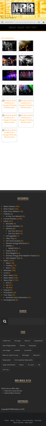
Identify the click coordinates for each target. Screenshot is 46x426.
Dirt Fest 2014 (13, 231)
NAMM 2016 (13, 248)
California (6, 341)
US (7, 287)
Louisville (28, 350)
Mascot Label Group (10, 355)
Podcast (7, 290)
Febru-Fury (10, 238)
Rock (8, 268)
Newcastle (7, 360)
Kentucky (32, 346)
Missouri (36, 355)
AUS (7, 283)
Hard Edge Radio (9, 346)
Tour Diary (8, 295)
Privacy (18, 420)
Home (7, 420)
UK (7, 285)
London (17, 350)
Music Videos (9, 278)
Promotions (8, 292)
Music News (8, 275)
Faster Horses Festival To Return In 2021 (27, 22)
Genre (6, 260)
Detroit (27, 341)
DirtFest (9, 228)
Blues (8, 263)
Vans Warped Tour (13, 258)
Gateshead (38, 341)
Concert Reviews (10, 219)
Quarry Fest (10, 251)
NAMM (8, 246)
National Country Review (13, 391)
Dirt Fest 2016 (13, 233)
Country (9, 265)
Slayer (21, 365)
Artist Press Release (11, 211)
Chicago (17, 341)
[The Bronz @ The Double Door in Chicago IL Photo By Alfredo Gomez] (9, 46)
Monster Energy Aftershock (16, 243)
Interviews (7, 270)
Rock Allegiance (12, 253)
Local (6, 273)
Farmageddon (11, 236)
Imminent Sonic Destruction (16, 297)
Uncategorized (9, 300)
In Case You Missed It (14, 216)
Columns (7, 214)
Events (6, 221)
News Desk (8, 280)
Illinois (22, 346)
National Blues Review (12, 393)
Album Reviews (9, 206)
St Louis (31, 365)
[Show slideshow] (7, 38)
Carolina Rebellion (13, 226)
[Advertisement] (19, 171)
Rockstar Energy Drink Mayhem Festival (21, 255)
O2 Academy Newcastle (24, 360)
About (12, 420)
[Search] (39, 22)
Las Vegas (6, 350)
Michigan (25, 355)
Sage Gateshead (9, 365)
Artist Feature (9, 209)
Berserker (9, 223)
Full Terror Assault (13, 241)
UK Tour (6, 370)
